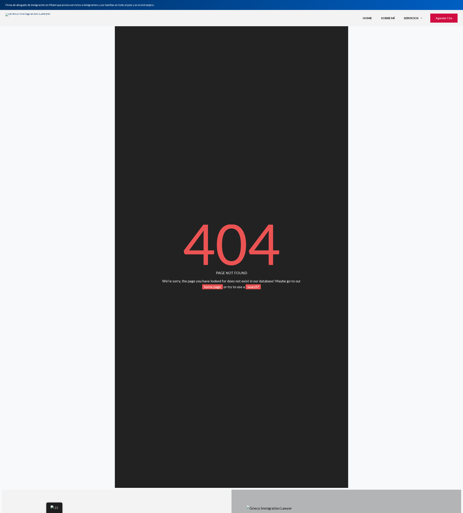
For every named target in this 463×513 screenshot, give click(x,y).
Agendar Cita (444, 18)
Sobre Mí (388, 18)
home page (212, 287)
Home (367, 18)
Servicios (411, 18)
